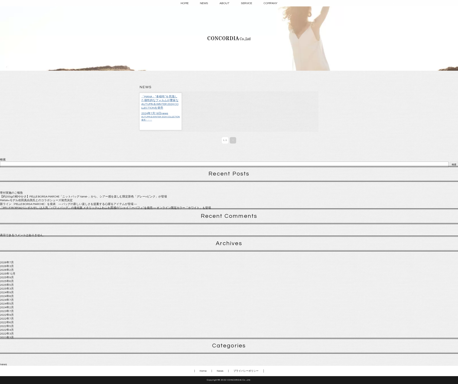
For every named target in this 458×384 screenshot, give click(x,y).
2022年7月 (7, 318)
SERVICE (246, 3)
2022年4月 (7, 329)
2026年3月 (7, 266)
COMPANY (270, 3)
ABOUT (225, 3)
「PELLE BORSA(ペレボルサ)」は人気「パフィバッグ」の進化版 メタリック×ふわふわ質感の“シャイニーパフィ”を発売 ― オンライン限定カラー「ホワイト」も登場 (105, 207)
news (3, 364)
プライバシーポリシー (246, 371)
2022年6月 (7, 322)
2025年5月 (7, 284)
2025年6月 (7, 281)
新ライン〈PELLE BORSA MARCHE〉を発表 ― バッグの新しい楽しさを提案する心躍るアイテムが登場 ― (68, 204)
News (220, 371)
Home (203, 371)
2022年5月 (7, 326)
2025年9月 (7, 277)
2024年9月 (7, 292)
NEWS (204, 3)
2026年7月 (7, 262)
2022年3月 (7, 333)
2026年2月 (7, 269)
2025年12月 (7, 273)
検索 (3, 159)
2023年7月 (7, 311)
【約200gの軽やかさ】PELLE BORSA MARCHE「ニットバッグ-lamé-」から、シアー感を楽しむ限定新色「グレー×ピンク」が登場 (83, 196)
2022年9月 (7, 314)
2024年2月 (7, 307)
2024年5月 (7, 303)
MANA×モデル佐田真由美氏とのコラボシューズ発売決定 (36, 200)
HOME (185, 3)
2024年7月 (7, 299)
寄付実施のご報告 (11, 192)
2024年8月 (7, 296)
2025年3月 (7, 288)
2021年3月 (7, 337)
